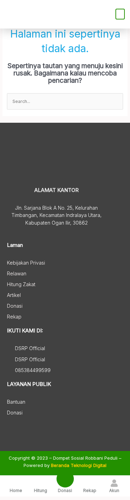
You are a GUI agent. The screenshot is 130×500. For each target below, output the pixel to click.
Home (16, 490)
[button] (120, 14)
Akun (114, 490)
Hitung (40, 490)
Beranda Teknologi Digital (78, 465)
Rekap (89, 490)
